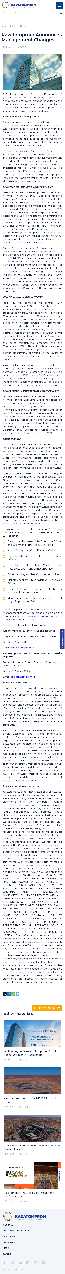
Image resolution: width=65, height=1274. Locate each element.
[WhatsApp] (13, 994)
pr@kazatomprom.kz (22, 676)
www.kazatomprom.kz (40, 616)
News (23, 26)
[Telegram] (17, 994)
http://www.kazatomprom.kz (19, 780)
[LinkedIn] (9, 994)
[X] (5, 994)
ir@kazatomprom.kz (22, 647)
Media (13, 26)
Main (4, 26)
